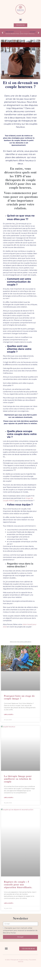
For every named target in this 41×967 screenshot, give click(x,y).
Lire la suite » (9, 714)
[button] (20, 19)
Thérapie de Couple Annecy (19, 959)
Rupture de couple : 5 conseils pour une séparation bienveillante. (18, 884)
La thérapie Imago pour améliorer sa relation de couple (18, 778)
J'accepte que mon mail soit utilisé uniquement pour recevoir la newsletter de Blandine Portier (20, 930)
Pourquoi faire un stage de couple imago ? (19, 697)
